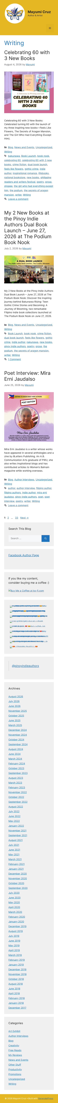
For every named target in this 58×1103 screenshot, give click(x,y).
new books (33, 177)
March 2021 (15, 859)
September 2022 (17, 801)
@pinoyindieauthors (25, 665)
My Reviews (15, 1055)
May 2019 (14, 945)
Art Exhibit (14, 1031)
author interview (26, 488)
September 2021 (17, 835)
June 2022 (14, 816)
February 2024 (16, 763)
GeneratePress (45, 1098)
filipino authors (12, 492)
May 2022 (14, 821)
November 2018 (17, 974)
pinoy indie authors (15, 346)
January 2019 (16, 964)
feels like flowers (13, 168)
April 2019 (14, 950)
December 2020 (17, 873)
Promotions (14, 1074)
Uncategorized (44, 147)
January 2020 (16, 921)
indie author (18, 342)
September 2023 (18, 773)
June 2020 (14, 897)
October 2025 (16, 715)
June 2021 (14, 849)
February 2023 (16, 787)
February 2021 (16, 864)
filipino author (43, 488)
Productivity (15, 1069)
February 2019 (16, 959)
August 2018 (15, 983)
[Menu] (50, 28)
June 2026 (14, 706)
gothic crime (31, 168)
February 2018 (16, 998)
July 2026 (14, 701)
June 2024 (14, 754)
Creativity (13, 1045)
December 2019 (17, 926)
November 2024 (17, 734)
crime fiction (19, 164)
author (11, 488)
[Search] (46, 538)
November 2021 (17, 830)
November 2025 (17, 710)
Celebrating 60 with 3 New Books (27, 55)
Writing (8, 151)
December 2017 (17, 1007)
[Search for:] (25, 538)
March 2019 (15, 955)
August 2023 (15, 778)
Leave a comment (18, 199)
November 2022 (17, 792)
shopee (8, 186)
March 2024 (15, 758)
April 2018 (14, 993)
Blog (10, 147)
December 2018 (17, 969)
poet (40, 496)
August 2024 (15, 749)
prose (48, 181)
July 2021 (13, 845)
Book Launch (28, 156)
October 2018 (16, 979)
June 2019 (14, 940)
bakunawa (14, 156)
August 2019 (15, 931)
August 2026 (15, 696)
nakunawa (32, 342)
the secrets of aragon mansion (31, 350)
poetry (40, 181)
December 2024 (17, 730)
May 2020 (14, 902)
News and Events (24, 147)
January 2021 (16, 868)
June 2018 (14, 988)
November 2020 (17, 878)
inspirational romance (25, 173)
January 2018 (16, 1003)
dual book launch (37, 164)
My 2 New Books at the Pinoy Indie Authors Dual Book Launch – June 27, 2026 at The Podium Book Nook (27, 227)
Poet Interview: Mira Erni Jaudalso (27, 376)
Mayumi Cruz (39, 12)
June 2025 (14, 720)
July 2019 (13, 936)
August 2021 (15, 840)
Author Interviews (24, 479)
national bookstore (14, 177)
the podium (16, 190)
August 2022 (15, 806)
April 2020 (14, 907)
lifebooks (43, 173)
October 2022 (16, 797)
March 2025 (15, 725)
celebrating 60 (12, 160)
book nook (43, 156)
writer (18, 194)
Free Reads (14, 1050)
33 (17, 517)
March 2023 (15, 782)
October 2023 (16, 768)
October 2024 (16, 739)
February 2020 (16, 916)
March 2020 (15, 912)
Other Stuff (14, 1064)
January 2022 (16, 825)
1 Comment (14, 359)
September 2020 (18, 888)
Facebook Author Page (23, 555)
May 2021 (13, 854)
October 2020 (16, 883)
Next (24, 517)
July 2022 (13, 811)
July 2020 (14, 892)
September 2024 (18, 744)
